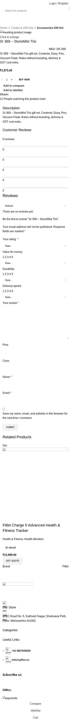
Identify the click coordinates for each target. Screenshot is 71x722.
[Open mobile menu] (4, 3)
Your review (11, 302)
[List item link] (35, 658)
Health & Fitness (13, 539)
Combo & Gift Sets (22, 27)
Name (7, 376)
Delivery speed (12, 285)
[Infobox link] (9, 607)
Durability (8, 268)
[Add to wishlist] (25, 518)
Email (7, 392)
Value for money (12, 251)
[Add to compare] (7, 518)
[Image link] (17, 588)
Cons (6, 360)
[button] (13, 561)
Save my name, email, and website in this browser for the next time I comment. (35, 416)
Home (3, 27)
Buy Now (24, 79)
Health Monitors (34, 539)
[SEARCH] (69, 8)
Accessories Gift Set (50, 27)
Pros (5, 344)
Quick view (16, 518)
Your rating (10, 239)
